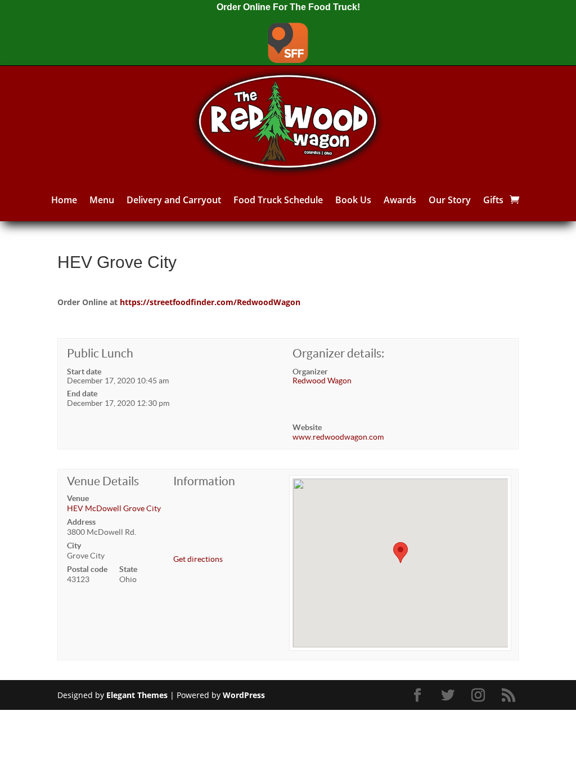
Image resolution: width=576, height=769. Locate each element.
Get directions (198, 559)
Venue (78, 498)
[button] (400, 552)
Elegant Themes (137, 695)
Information (204, 481)
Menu (101, 200)
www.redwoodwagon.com (338, 436)
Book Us (353, 200)
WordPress (244, 695)
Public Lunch (100, 353)
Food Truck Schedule (278, 200)
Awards (400, 200)
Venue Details (103, 481)
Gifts (493, 200)
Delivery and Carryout (174, 200)
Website (307, 427)
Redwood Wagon (322, 380)
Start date (84, 371)
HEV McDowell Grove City (114, 508)
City (74, 545)
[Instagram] (479, 695)
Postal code (87, 569)
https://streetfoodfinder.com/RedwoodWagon (210, 302)
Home (64, 200)
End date (82, 393)
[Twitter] (449, 695)
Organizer (310, 371)
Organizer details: (338, 353)
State (128, 569)
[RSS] (510, 695)
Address (81, 521)
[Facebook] (419, 695)
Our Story (450, 200)
